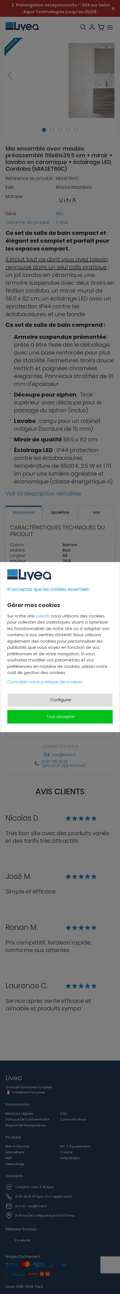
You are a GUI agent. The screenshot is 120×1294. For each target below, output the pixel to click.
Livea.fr (42, 616)
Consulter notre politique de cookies (44, 682)
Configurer (60, 700)
